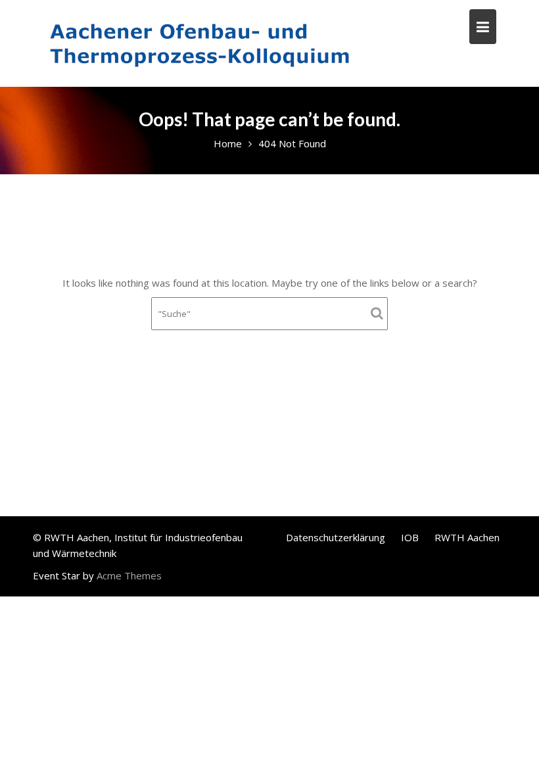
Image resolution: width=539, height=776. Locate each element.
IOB (410, 537)
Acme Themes (129, 575)
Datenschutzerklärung (335, 537)
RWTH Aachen (467, 537)
